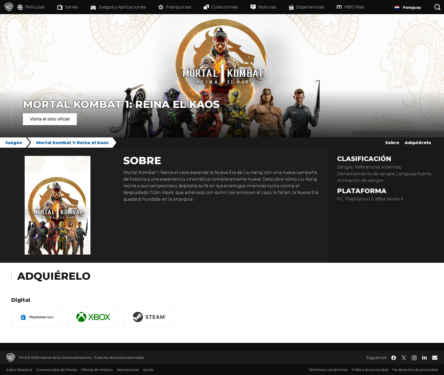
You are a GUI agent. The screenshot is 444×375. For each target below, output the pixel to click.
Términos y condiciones (328, 370)
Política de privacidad (370, 370)
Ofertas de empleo (97, 370)
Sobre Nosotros (19, 370)
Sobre (392, 142)
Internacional (128, 370)
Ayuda (148, 370)
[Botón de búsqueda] (437, 7)
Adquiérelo (418, 142)
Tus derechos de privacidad (415, 370)
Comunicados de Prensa (56, 370)
